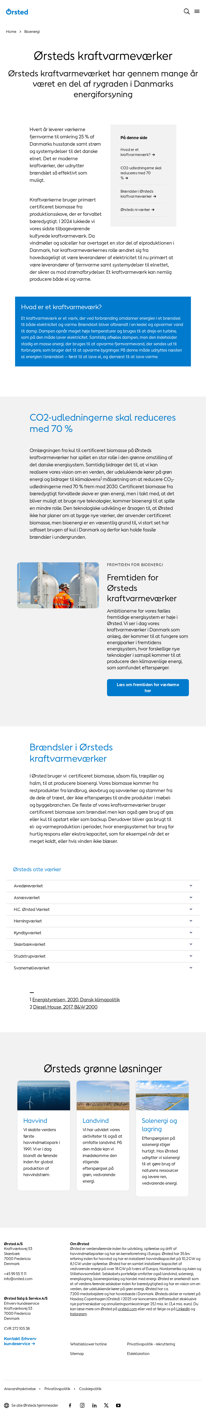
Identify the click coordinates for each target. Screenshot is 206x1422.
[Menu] (197, 11)
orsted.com (127, 1309)
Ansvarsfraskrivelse (20, 1389)
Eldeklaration (138, 1353)
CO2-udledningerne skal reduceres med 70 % (141, 173)
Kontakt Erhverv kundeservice (20, 1341)
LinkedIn (183, 1309)
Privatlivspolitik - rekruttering (151, 1344)
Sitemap (77, 1353)
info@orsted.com (18, 1279)
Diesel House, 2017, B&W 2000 (65, 1007)
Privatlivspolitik (57, 1389)
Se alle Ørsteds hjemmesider (35, 1405)
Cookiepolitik (90, 1389)
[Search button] (187, 11)
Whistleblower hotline (88, 1344)
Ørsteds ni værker (135, 209)
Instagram (78, 1314)
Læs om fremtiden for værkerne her (148, 687)
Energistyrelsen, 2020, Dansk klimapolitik (76, 999)
